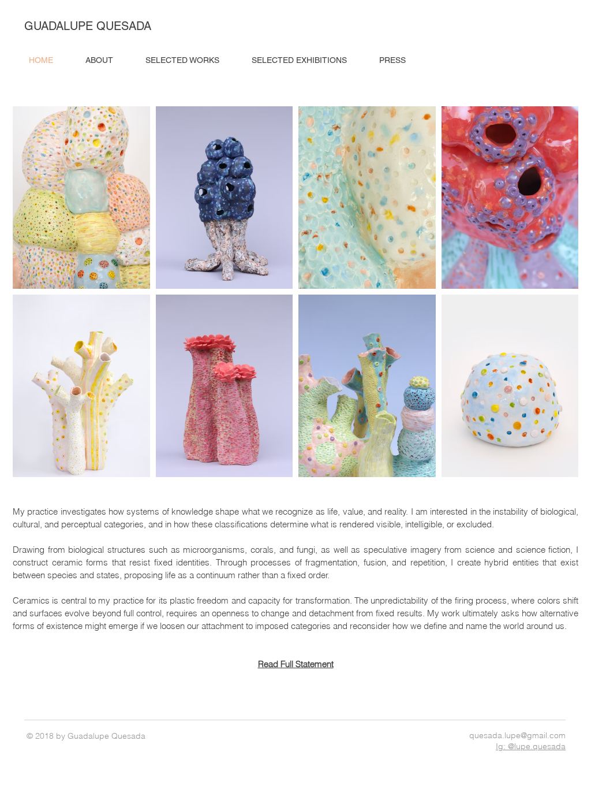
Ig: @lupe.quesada (531, 746)
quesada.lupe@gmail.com (517, 735)
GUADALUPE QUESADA (87, 26)
